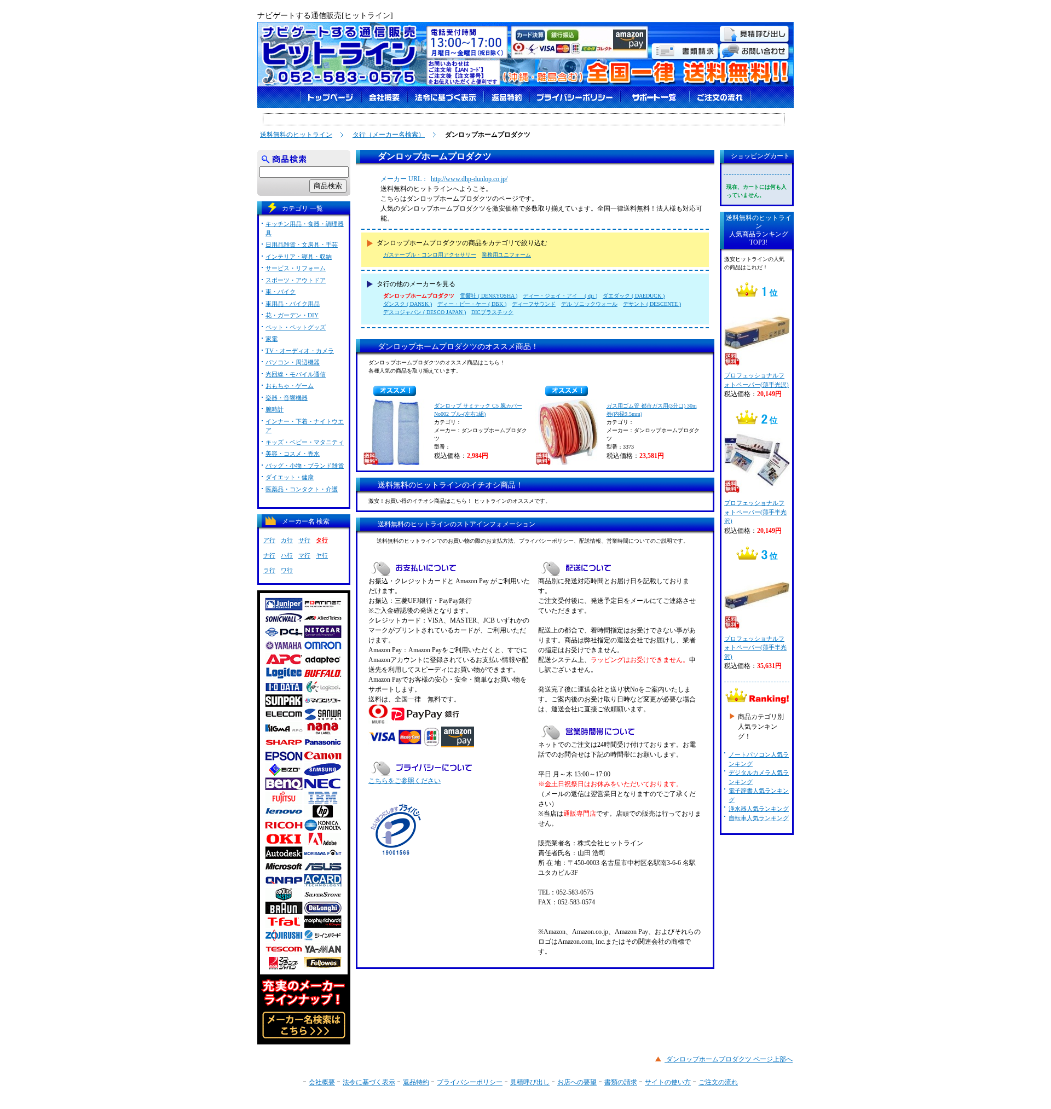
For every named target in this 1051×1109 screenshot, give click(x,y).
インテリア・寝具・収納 (298, 256)
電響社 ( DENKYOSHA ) (488, 296)
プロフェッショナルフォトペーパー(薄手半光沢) (755, 512)
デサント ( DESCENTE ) (652, 304)
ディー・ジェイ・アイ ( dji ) (560, 296)
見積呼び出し (530, 1082)
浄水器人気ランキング (759, 808)
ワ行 (287, 570)
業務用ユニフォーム (506, 255)
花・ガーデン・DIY (292, 315)
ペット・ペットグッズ (295, 327)
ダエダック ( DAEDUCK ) (634, 296)
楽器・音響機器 (286, 397)
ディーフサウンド (534, 304)
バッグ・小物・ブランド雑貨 (304, 465)
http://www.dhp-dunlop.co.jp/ (469, 179)
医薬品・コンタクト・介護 (301, 489)
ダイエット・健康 (289, 477)
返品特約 (416, 1082)
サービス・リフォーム (295, 268)
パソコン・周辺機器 (292, 362)
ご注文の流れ (718, 1082)
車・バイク (280, 291)
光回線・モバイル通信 (295, 374)
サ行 (304, 540)
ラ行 (269, 570)
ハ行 (287, 555)
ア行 (269, 540)
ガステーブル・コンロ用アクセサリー (429, 255)
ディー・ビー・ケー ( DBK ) (471, 304)
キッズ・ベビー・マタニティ (304, 442)
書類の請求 (620, 1082)
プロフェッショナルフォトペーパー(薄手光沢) (756, 380)
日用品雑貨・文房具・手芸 (301, 244)
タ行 (322, 540)
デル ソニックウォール (589, 304)
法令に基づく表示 (369, 1082)
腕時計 (274, 409)
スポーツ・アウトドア (295, 280)
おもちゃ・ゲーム (289, 385)
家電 (271, 338)
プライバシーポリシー (470, 1082)
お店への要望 (577, 1082)
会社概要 (322, 1082)
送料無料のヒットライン (296, 134)
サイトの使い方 (668, 1082)
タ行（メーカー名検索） (389, 134)
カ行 (287, 540)
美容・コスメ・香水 (292, 453)
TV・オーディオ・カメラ (299, 350)
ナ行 (269, 555)
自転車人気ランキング (759, 818)
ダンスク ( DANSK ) (407, 304)
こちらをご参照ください (404, 781)
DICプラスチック (492, 312)
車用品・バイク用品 (292, 303)
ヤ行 (322, 555)
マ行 (304, 555)
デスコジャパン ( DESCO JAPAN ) (424, 312)
